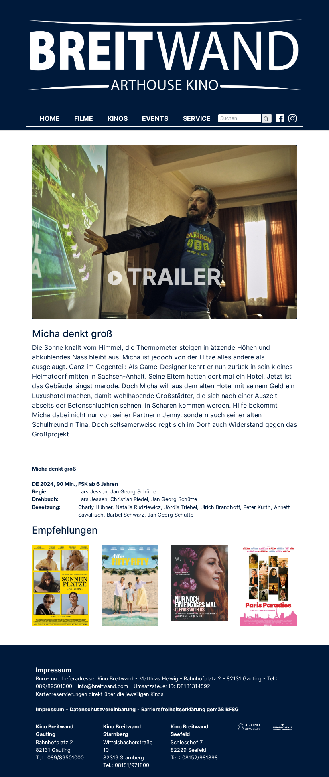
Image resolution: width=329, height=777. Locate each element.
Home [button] (53, 118)
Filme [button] (87, 118)
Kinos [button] (121, 118)
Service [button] (200, 118)
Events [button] (158, 118)
